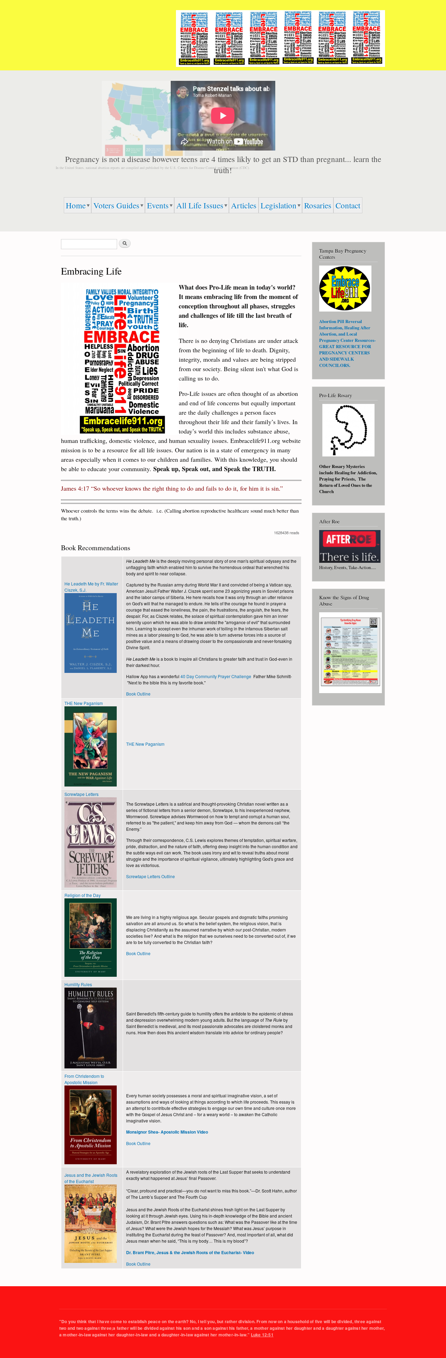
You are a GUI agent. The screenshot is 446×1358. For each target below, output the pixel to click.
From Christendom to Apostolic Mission (84, 1079)
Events (158, 205)
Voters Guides (116, 205)
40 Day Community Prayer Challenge (215, 676)
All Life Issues (199, 205)
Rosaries (317, 205)
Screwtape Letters (81, 794)
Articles (243, 205)
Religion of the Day (82, 895)
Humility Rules (78, 984)
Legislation (279, 205)
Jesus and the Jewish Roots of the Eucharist (90, 1178)
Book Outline (138, 694)
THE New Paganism (83, 703)
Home (76, 205)
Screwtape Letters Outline (150, 876)
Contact (348, 205)
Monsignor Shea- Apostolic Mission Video (167, 1132)
